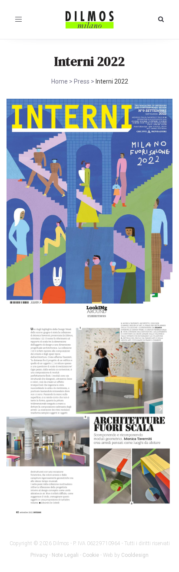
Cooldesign (135, 555)
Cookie (91, 555)
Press (82, 81)
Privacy (39, 555)
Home (59, 81)
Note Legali (65, 555)
